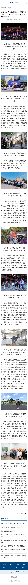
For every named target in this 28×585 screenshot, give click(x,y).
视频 (23, 564)
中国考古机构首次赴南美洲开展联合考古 (12, 527)
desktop (23, 572)
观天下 (23, 567)
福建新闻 (8, 7)
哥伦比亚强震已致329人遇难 (8, 531)
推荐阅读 (4, 519)
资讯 (11, 564)
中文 (17, 572)
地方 (11, 567)
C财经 (17, 564)
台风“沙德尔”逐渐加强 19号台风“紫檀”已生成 (13, 546)
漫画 (17, 567)
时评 (4, 564)
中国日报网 (3, 7)
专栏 (4, 567)
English (11, 572)
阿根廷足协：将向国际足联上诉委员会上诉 (12, 523)
